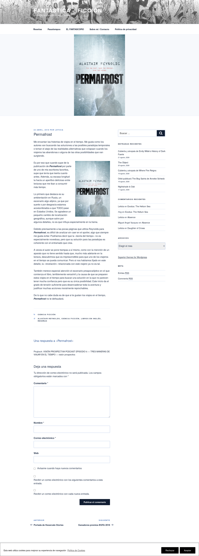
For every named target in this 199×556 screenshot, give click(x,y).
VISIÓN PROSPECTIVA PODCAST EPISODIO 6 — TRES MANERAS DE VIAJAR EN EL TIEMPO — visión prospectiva (72, 353)
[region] (99, 549)
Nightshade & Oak (126, 186)
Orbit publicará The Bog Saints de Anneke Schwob (141, 178)
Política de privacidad (126, 29)
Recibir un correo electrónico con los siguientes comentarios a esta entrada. (68, 481)
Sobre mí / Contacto (99, 29)
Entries (123, 273)
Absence (131, 217)
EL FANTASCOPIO (75, 29)
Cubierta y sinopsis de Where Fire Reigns (137, 170)
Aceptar (187, 550)
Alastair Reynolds (49, 318)
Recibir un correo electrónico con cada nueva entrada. (61, 493)
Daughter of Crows (136, 228)
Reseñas (37, 29)
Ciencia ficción (70, 318)
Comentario (41, 383)
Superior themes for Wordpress (132, 257)
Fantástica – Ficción (68, 10)
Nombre (39, 422)
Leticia (59, 130)
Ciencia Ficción (47, 314)
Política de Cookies (76, 550)
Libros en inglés (91, 318)
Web (36, 453)
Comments (125, 278)
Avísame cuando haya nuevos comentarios (59, 468)
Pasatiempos (54, 29)
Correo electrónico (45, 438)
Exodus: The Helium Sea (138, 206)
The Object (123, 162)
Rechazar (169, 550)
